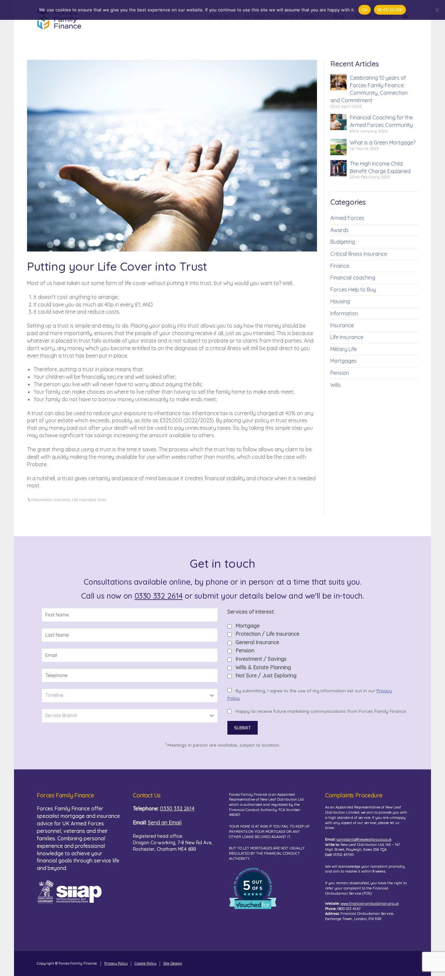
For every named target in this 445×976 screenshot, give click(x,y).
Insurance (61, 499)
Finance (339, 266)
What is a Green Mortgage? (382, 142)
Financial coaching (352, 277)
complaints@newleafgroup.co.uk (364, 839)
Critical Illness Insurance (358, 254)
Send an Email (164, 822)
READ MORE (390, 9)
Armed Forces (347, 218)
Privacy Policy (116, 963)
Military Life (343, 349)
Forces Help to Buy (353, 289)
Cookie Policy (145, 963)
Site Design (172, 963)
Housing (340, 301)
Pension (339, 373)
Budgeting (342, 241)
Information (41, 499)
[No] (437, 10)
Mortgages (343, 361)
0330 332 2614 (159, 596)
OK (365, 9)
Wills (102, 499)
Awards (339, 230)
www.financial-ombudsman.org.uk (369, 903)
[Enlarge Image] (172, 155)
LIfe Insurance (84, 499)
